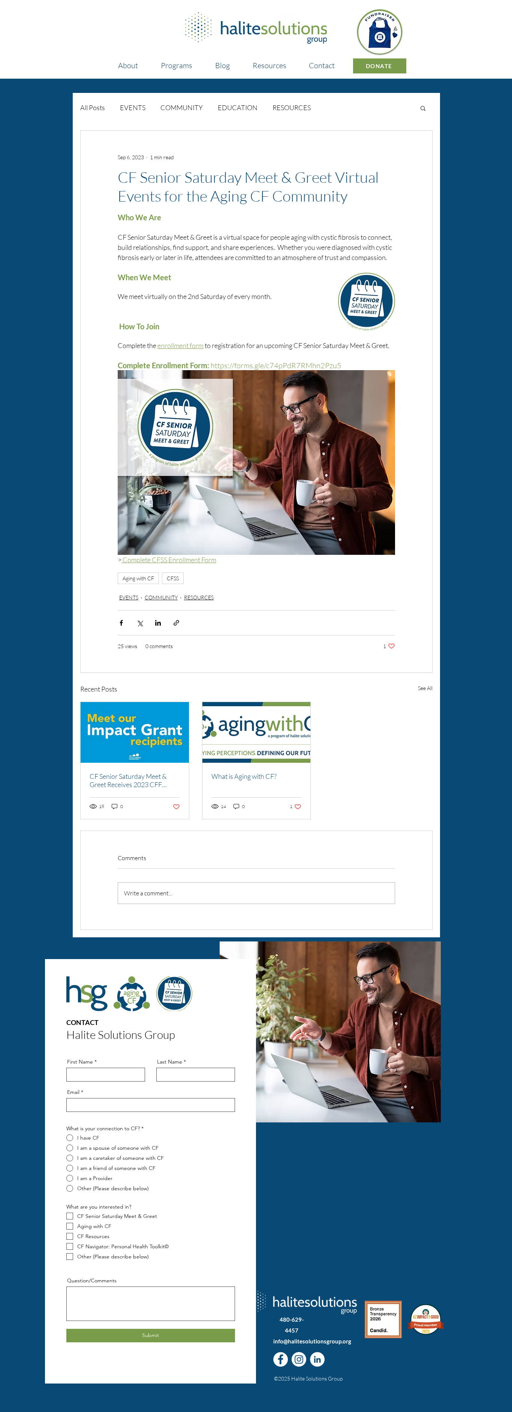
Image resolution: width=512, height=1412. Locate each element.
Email (73, 1092)
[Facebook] (280, 1359)
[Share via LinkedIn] (158, 622)
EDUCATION (237, 107)
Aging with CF (138, 578)
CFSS (173, 578)
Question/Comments (92, 1280)
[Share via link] (176, 622)
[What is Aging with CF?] (256, 732)
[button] (176, 62)
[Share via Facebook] (121, 622)
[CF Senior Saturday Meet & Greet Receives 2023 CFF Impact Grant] (135, 732)
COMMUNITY (181, 107)
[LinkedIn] (317, 1359)
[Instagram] (299, 1359)
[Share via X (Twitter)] (139, 622)
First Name (80, 1061)
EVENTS (132, 107)
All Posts (92, 107)
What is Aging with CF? (244, 776)
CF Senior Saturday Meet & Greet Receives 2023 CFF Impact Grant (128, 780)
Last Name (169, 1061)
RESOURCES (291, 107)
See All (425, 688)
